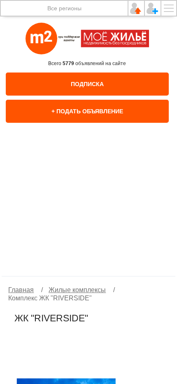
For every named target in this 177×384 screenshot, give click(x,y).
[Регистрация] (153, 8)
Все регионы (64, 8)
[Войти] (136, 8)
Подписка (87, 84)
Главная (21, 289)
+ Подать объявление (87, 111)
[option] (88, 208)
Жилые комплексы (77, 289)
